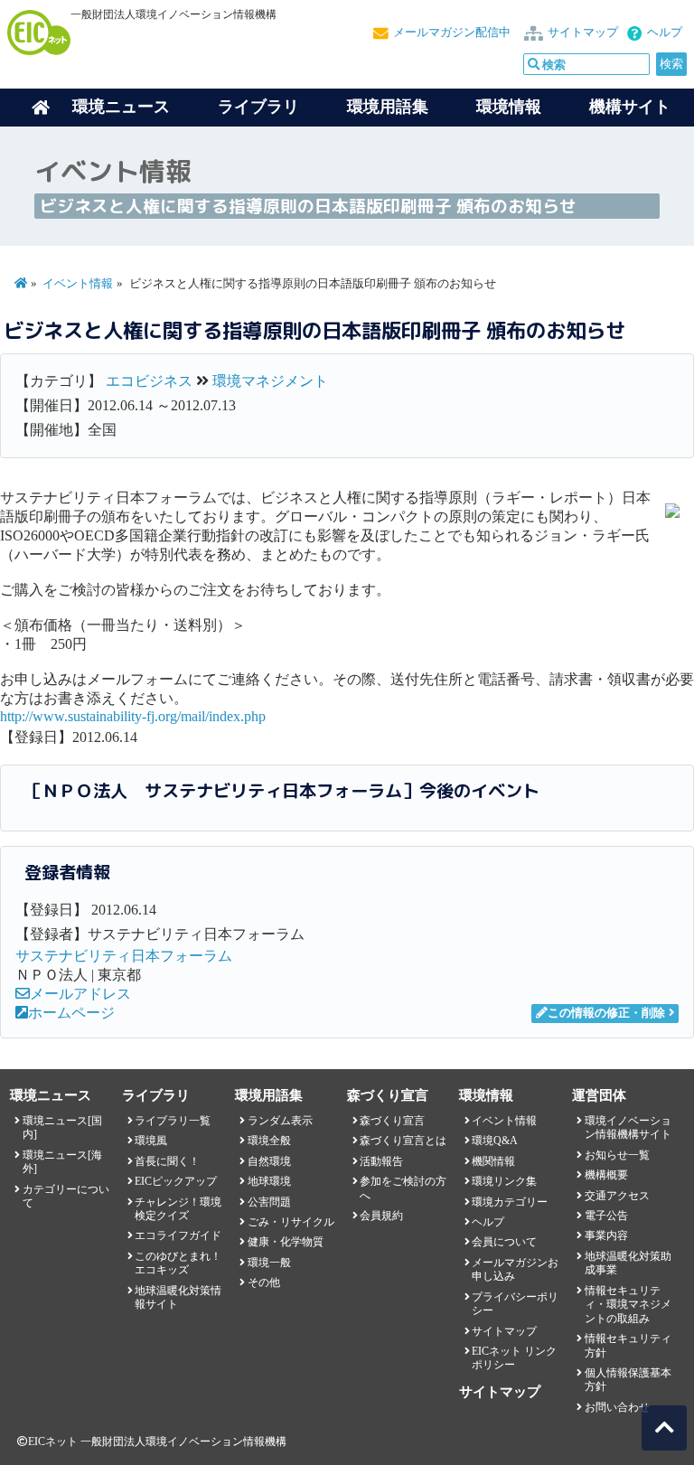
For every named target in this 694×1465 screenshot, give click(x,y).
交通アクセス (617, 1195)
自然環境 (269, 1161)
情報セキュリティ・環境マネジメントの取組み (628, 1304)
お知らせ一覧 (617, 1155)
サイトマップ (583, 32)
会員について (504, 1241)
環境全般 (269, 1140)
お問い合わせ (617, 1407)
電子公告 (606, 1215)
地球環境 (269, 1181)
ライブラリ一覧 (173, 1120)
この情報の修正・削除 (606, 1013)
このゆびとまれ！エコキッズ (178, 1263)
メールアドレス (80, 993)
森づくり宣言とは (403, 1140)
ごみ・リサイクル (291, 1222)
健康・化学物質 (286, 1241)
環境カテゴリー (510, 1202)
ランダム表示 (280, 1120)
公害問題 (269, 1202)
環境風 (151, 1140)
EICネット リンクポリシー (514, 1358)
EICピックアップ (176, 1181)
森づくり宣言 (392, 1120)
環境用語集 (387, 107)
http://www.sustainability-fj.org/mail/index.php (133, 716)
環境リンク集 (504, 1181)
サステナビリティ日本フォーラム (123, 955)
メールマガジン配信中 (452, 32)
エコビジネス (149, 381)
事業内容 (606, 1235)
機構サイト (630, 107)
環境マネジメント (270, 381)
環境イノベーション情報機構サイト (628, 1127)
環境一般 (269, 1262)
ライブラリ (258, 107)
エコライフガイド (178, 1235)
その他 (264, 1282)
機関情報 (493, 1161)
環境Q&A (495, 1140)
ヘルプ (664, 32)
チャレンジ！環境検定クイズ (178, 1209)
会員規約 (381, 1215)
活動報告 (381, 1161)
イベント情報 (77, 283)
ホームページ (71, 1012)
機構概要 (606, 1175)
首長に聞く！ (167, 1161)
